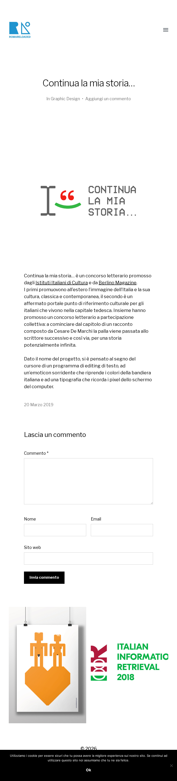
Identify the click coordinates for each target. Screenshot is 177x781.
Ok (88, 770)
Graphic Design (65, 98)
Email (96, 519)
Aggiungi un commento (108, 98)
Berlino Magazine (117, 282)
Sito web (32, 547)
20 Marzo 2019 (38, 404)
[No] (171, 765)
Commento (36, 453)
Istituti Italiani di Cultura (61, 282)
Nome (30, 519)
